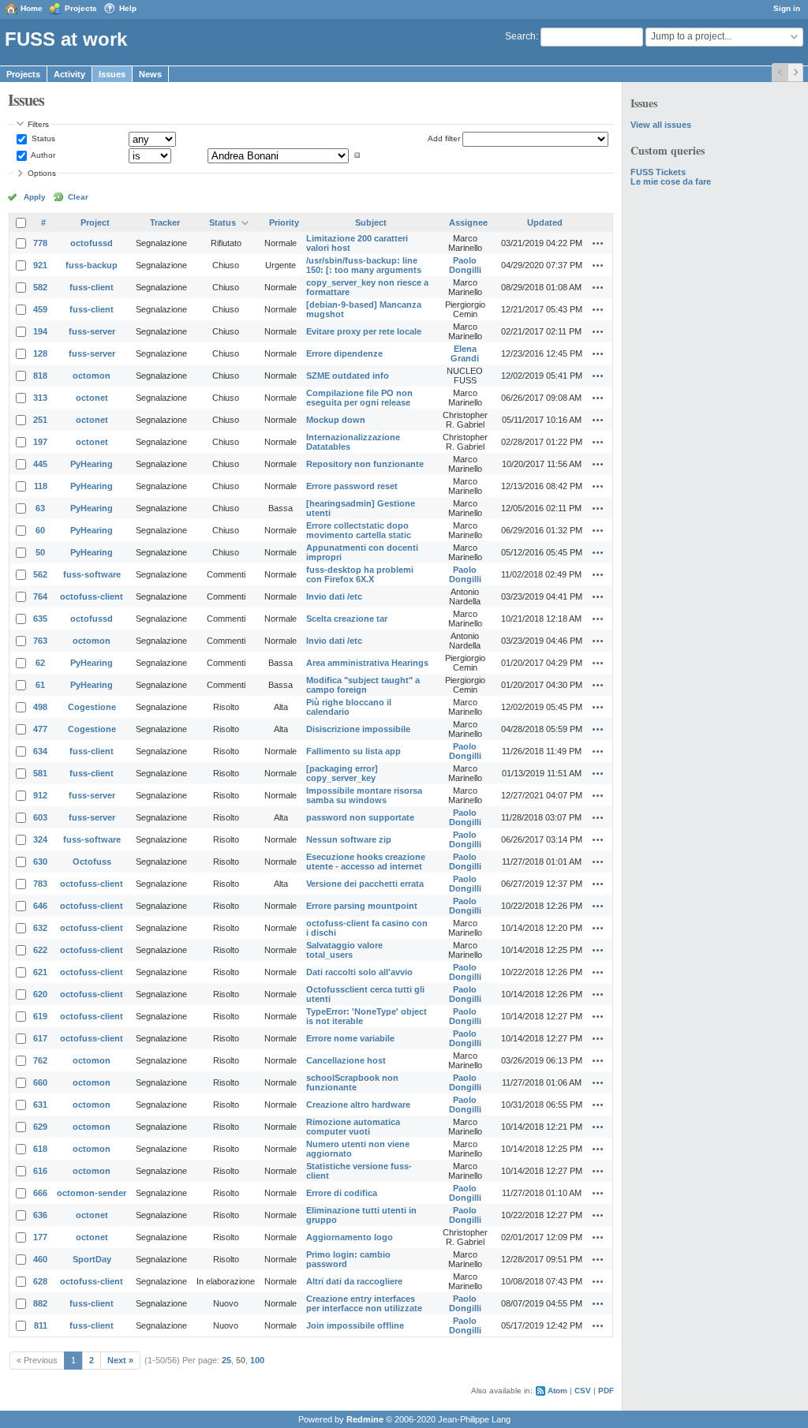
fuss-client (91, 287)
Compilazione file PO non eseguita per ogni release (359, 397)
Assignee (468, 222)
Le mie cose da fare (670, 181)
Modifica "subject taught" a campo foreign (363, 684)
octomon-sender (91, 1193)
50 (40, 552)
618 (40, 1148)
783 (40, 883)
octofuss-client (91, 596)
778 (40, 243)
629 (40, 1126)
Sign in (786, 8)
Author (42, 155)
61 (40, 685)
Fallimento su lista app (353, 751)
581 (40, 773)
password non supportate (360, 817)
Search (520, 36)
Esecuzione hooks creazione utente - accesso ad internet (365, 861)
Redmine (364, 1419)
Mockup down (335, 419)
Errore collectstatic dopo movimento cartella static (358, 530)
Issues (112, 74)
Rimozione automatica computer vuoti (353, 1126)
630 (40, 861)
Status (42, 138)
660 (40, 1082)
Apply (35, 197)
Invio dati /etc (334, 596)
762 (40, 1060)
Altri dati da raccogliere (354, 1281)
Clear (78, 197)
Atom (557, 1390)
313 (40, 397)
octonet (92, 397)
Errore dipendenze (344, 353)
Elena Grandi (465, 353)
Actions (598, 243)
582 (40, 287)
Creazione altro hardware (358, 1104)
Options (42, 173)
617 (40, 1038)
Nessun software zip (348, 839)
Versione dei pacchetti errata (365, 883)
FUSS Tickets (658, 172)
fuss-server (92, 331)
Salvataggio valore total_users (344, 949)
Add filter (444, 138)
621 (40, 972)
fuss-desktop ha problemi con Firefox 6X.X (359, 574)
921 (40, 265)
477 (40, 729)
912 (40, 795)
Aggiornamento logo (349, 1237)
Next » (120, 1360)
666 (40, 1193)
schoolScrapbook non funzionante (352, 1082)
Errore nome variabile (350, 1038)
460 (40, 1259)
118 (40, 486)
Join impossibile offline (355, 1325)
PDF (606, 1390)
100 (257, 1360)
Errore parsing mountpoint (361, 905)
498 (40, 707)
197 (40, 442)
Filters (38, 124)
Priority (284, 222)
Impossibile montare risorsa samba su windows (364, 795)
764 (40, 596)
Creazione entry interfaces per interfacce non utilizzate (364, 1303)
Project (95, 222)
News (150, 74)
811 (40, 1325)
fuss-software (92, 574)
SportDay (92, 1259)
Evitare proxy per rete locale (363, 331)
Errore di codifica (341, 1193)
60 (40, 530)
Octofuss (92, 861)
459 (40, 309)
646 (40, 905)
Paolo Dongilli (465, 265)
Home (32, 8)
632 (40, 928)
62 (40, 662)
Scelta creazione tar (346, 618)
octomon (91, 375)
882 (40, 1303)
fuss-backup (91, 265)
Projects (81, 8)
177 (40, 1237)
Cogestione (92, 707)
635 (40, 618)
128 (40, 353)
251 (40, 419)
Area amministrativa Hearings (367, 662)
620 (40, 994)
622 (40, 950)
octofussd (91, 243)
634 (40, 751)
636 (40, 1215)
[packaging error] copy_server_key (342, 773)
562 (40, 574)
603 (40, 817)
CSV (582, 1390)
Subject (371, 222)
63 (40, 508)
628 (40, 1281)
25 (226, 1360)
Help (128, 8)
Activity (69, 74)
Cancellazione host (346, 1060)
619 (40, 1016)
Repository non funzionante (365, 464)
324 (40, 839)
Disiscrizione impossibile (358, 729)
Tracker (165, 222)
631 (40, 1104)
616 (40, 1171)
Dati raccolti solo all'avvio (359, 972)
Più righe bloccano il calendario (348, 706)
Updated (545, 222)
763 (40, 640)
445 (40, 464)
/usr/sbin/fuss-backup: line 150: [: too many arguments (363, 265)
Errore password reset (352, 486)
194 (40, 331)
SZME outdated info (347, 375)
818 (40, 375)
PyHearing (91, 464)
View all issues (660, 124)
